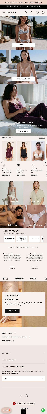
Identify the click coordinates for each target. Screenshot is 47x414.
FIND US (12, 311)
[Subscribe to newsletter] (43, 378)
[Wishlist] (37, 12)
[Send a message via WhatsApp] (43, 410)
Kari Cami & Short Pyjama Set (22, 171)
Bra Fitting (6, 341)
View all (42, 138)
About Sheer (7, 333)
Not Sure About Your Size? (23, 6)
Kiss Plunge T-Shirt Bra (37, 171)
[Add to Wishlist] (13, 143)
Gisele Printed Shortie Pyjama (6, 171)
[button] (3, 12)
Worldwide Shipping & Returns (14, 337)
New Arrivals (7, 137)
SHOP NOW (23, 131)
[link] (31, 12)
